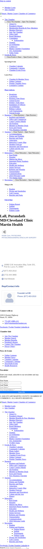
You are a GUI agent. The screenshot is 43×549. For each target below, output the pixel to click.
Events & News (10, 445)
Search (2, 548)
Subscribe (21, 392)
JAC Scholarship (15, 51)
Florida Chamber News (17, 459)
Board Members (15, 36)
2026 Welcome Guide (17, 176)
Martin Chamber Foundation (19, 49)
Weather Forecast (15, 144)
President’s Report (15, 26)
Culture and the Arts (16, 149)
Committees (13, 38)
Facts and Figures (15, 128)
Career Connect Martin (17, 121)
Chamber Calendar (16, 447)
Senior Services (14, 167)
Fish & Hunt (8, 200)
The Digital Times (15, 178)
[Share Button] (4, 232)
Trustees (12, 42)
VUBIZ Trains (14, 443)
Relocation (8, 498)
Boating (12, 525)
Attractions (13, 140)
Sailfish (16, 531)
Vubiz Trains (13, 53)
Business (8, 461)
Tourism (8, 478)
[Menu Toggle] (1, 16)
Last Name (4, 385)
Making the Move (15, 159)
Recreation (8, 523)
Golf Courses (14, 540)
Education (13, 163)
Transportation (14, 172)
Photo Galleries (10, 90)
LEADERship (14, 45)
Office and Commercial (17, 119)
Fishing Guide (19, 535)
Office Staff (13, 34)
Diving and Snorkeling (17, 537)
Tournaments (18, 533)
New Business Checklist (18, 130)
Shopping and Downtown (18, 147)
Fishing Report (19, 529)
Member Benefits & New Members (22, 418)
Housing (12, 157)
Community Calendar (17, 449)
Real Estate (13, 155)
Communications (15, 174)
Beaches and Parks (16, 138)
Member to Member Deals (18, 126)
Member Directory (16, 30)
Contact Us (13, 47)
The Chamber (10, 412)
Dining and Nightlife (16, 136)
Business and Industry (17, 117)
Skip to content (5, 1)
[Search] (28, 548)
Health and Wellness (16, 165)
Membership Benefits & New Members (23, 28)
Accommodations (15, 134)
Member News (14, 453)
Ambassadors (19, 40)
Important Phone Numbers (18, 161)
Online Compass (15, 457)
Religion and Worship (17, 169)
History (12, 151)
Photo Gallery (14, 451)
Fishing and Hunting (16, 527)
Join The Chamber (16, 32)
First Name (4, 381)
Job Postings (13, 124)
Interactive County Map (17, 142)
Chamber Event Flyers (17, 455)
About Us (12, 24)
